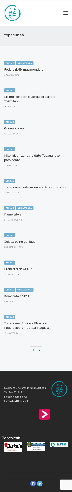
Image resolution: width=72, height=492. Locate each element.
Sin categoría (24, 63)
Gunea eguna (14, 128)
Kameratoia (12, 214)
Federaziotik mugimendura (24, 69)
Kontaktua (10, 401)
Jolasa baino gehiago (19, 242)
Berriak (10, 63)
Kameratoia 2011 (16, 296)
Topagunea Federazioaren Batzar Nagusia (35, 187)
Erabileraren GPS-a (18, 269)
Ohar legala (23, 401)
